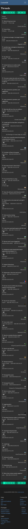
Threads (24, 511)
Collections (24, 513)
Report (2, 523)
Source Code (23, 504)
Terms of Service (5, 518)
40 (22, 12)
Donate (22, 503)
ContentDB (4, 2)
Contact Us (23, 501)
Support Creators (5, 511)
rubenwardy (21, 492)
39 (19, 12)
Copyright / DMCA (5, 521)
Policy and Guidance (6, 501)
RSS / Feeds (3, 504)
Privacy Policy (4, 520)
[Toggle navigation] (25, 2)
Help (2, 499)
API (2, 503)
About (21, 499)
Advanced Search (5, 509)
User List (24, 509)
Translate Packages (5, 513)
